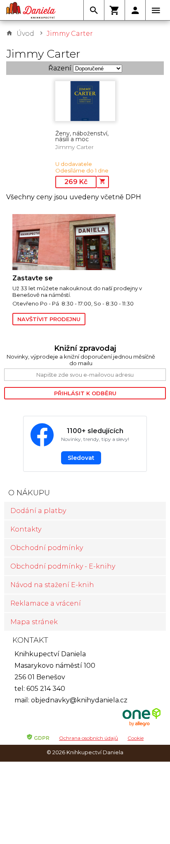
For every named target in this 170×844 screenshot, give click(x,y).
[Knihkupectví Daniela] (31, 10)
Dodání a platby (38, 511)
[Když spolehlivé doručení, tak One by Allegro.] (141, 725)
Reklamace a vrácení (45, 603)
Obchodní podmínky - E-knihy (62, 566)
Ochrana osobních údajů (88, 738)
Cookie (136, 738)
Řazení (59, 68)
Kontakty (25, 529)
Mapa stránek (34, 622)
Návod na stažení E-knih (52, 585)
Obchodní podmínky (46, 548)
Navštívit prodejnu (48, 319)
